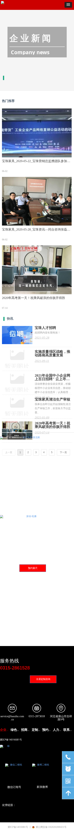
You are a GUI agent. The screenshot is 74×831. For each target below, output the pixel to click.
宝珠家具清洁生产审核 (52, 399)
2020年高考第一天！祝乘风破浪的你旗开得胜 (52, 425)
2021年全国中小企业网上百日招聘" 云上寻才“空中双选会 (52, 377)
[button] (68, 5)
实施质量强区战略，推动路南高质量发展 (52, 353)
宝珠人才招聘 (45, 328)
